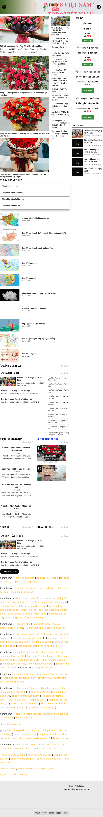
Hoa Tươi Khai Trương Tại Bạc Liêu (93, 170)
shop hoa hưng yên (55, 627)
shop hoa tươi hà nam (12, 707)
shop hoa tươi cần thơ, (13, 755)
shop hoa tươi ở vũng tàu (51, 602)
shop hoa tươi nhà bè (27, 598)
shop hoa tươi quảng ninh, (44, 748)
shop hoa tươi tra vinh (12, 656)
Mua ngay (87, 41)
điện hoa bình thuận (25, 588)
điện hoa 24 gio (17, 699)
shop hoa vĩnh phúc (10, 724)
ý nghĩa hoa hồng (37, 606)
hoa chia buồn (8, 667)
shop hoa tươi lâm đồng (41, 707)
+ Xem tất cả (63, 366)
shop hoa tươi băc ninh (49, 758)
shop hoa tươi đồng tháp (39, 656)
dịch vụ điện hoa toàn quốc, (28, 638)
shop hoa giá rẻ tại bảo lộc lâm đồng (27, 613)
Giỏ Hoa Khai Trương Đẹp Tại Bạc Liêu (93, 132)
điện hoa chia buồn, (20, 641)
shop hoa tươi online (28, 645)
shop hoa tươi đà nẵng (23, 591)
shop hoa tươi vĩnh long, (13, 663)
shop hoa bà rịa (49, 645)
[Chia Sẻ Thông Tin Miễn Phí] (51, 7)
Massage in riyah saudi (27, 769)
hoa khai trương (40, 623)
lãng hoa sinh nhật (24, 577)
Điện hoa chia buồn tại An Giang (13, 774)
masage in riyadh (46, 769)
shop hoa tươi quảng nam (26, 695)
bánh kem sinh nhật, (42, 677)
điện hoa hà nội (60, 738)
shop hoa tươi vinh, (18, 748)
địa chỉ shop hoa (15, 681)
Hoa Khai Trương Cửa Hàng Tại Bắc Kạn (91, 160)
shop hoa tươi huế (40, 691)
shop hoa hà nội (46, 588)
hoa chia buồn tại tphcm (13, 606)
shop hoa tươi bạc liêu (27, 652)
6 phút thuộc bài (34, 627)
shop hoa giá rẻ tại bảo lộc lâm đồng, (21, 730)
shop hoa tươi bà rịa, (25, 734)
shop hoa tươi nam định (13, 691)
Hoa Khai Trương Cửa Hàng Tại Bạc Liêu (91, 150)
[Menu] (4, 7)
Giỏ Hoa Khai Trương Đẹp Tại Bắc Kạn (93, 141)
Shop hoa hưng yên (37, 617)
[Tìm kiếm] (99, 7)
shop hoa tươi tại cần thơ (19, 602)
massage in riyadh (8, 769)
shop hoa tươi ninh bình (53, 703)
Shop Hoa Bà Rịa (44, 667)
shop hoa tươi (15, 627)
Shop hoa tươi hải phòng (24, 581)
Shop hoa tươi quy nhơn (54, 688)
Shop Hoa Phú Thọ (31, 609)
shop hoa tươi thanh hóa (25, 703)
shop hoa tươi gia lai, (29, 659)
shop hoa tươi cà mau (53, 659)
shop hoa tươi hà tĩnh (27, 688)
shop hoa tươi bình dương (53, 674)
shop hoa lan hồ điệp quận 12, (34, 738)
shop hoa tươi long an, (22, 758)
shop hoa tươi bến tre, (52, 652)
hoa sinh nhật (23, 623)
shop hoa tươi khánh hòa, (29, 744)
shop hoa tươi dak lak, (39, 755)
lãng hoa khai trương (47, 577)
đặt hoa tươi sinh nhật (26, 717)
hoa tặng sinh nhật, (41, 641)
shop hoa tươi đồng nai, (26, 674)
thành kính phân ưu (15, 617)
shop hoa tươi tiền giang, (16, 677)
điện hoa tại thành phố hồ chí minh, (34, 634)
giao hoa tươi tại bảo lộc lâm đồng (34, 713)
